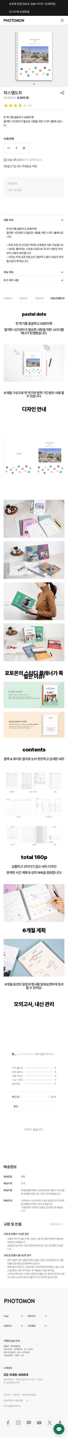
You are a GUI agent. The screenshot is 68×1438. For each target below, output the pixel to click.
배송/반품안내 (57, 298)
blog (28, 1422)
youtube (39, 1422)
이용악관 (16, 1395)
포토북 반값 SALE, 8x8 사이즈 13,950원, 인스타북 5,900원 (32, 7)
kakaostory (60, 1422)
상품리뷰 (39, 298)
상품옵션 (8, 298)
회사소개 (7, 1395)
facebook (8, 1422)
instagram (18, 1422)
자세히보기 (55, 1224)
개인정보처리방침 (28, 1395)
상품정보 (23, 298)
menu (62, 20)
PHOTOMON (14, 20)
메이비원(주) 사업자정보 (13, 1400)
